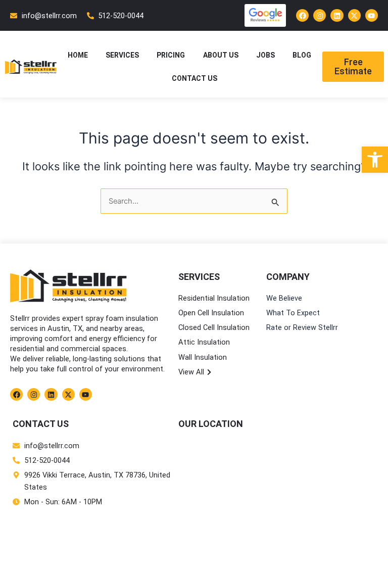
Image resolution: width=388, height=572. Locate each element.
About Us (220, 55)
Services (122, 55)
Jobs (265, 55)
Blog (302, 55)
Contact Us (194, 78)
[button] (375, 160)
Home (78, 55)
